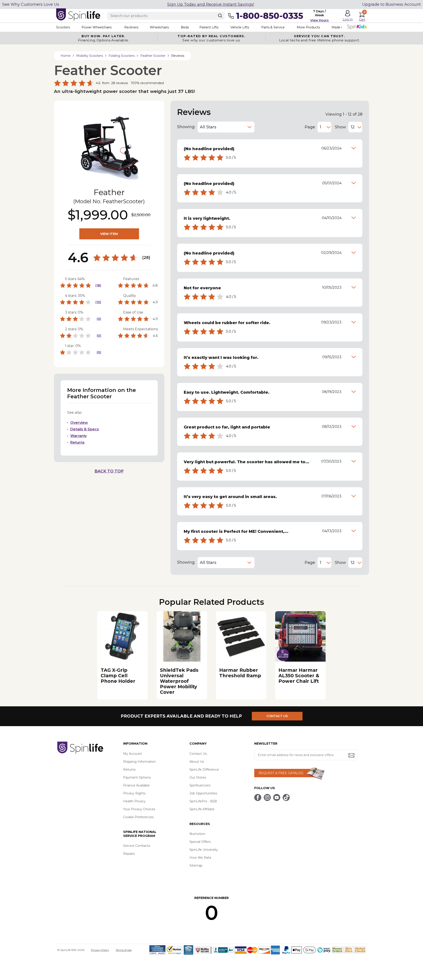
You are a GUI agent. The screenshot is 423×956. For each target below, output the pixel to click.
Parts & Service (273, 27)
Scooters (63, 27)
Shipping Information (139, 762)
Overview (79, 423)
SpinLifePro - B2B (203, 801)
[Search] (220, 16)
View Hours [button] (319, 20)
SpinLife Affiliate (201, 809)
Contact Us (198, 754)
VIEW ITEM (109, 234)
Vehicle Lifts (239, 27)
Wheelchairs (159, 27)
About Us (196, 762)
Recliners (131, 27)
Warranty (78, 436)
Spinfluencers (199, 785)
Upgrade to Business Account (391, 4)
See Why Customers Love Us (30, 4)
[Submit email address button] (352, 755)
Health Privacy (134, 801)
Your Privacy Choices (139, 809)
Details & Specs (84, 429)
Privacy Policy (100, 950)
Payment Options (137, 777)
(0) (99, 319)
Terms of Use (124, 950)
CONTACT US (277, 716)
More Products (308, 27)
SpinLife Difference (204, 769)
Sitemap (195, 865)
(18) (98, 285)
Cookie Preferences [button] (138, 817)
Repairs (129, 854)
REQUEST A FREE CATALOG (281, 773)
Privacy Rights (134, 793)
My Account (132, 754)
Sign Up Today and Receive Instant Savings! (210, 4)
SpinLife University (203, 850)
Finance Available (136, 785)
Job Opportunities (203, 793)
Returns (77, 442)
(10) (98, 302)
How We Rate (200, 858)
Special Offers (200, 842)
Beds (185, 27)
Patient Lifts (208, 27)
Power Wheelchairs (96, 27)
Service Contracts (136, 846)
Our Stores (197, 777)
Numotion (197, 834)
